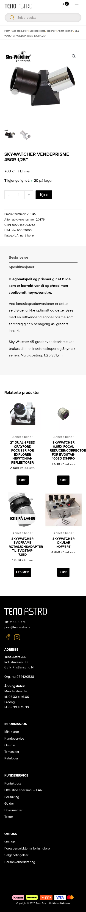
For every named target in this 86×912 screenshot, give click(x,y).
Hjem (7, 30)
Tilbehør (51, 30)
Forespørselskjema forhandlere (27, 848)
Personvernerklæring (19, 862)
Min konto (11, 732)
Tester (8, 817)
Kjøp (43, 194)
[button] (74, 56)
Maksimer (65, 903)
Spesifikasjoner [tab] (21, 267)
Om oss (10, 745)
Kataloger (11, 758)
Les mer (22, 572)
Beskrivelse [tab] (18, 257)
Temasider (11, 752)
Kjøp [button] (22, 480)
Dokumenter (13, 810)
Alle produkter (20, 30)
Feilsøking (11, 797)
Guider (9, 803)
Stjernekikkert (37, 30)
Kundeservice (14, 739)
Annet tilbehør (65, 30)
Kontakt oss (13, 783)
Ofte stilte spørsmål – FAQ (23, 790)
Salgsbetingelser (16, 855)
